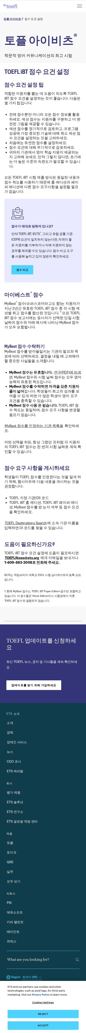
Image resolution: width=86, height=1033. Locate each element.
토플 (10, 843)
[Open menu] (80, 6)
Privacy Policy (41, 994)
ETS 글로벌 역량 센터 (22, 821)
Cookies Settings (43, 1002)
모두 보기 (13, 881)
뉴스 (10, 752)
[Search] (77, 960)
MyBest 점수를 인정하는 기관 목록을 (34, 426)
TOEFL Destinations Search (26, 523)
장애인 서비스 (17, 742)
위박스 (11, 941)
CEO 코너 (14, 761)
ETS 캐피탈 (15, 771)
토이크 (11, 852)
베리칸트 (13, 932)
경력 (10, 732)
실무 (10, 872)
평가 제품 (13, 792)
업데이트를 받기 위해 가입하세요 (33, 685)
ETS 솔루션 (15, 802)
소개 (10, 723)
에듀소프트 (15, 912)
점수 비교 (22, 270)
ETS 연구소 (15, 812)
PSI (9, 903)
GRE (10, 862)
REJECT (43, 1013)
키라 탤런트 (15, 922)
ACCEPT (43, 1025)
